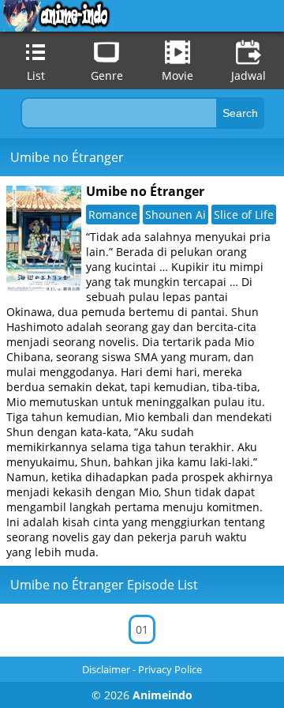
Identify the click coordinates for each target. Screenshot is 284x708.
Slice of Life (244, 214)
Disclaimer (106, 669)
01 (142, 629)
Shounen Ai (175, 214)
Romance (112, 214)
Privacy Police (170, 669)
